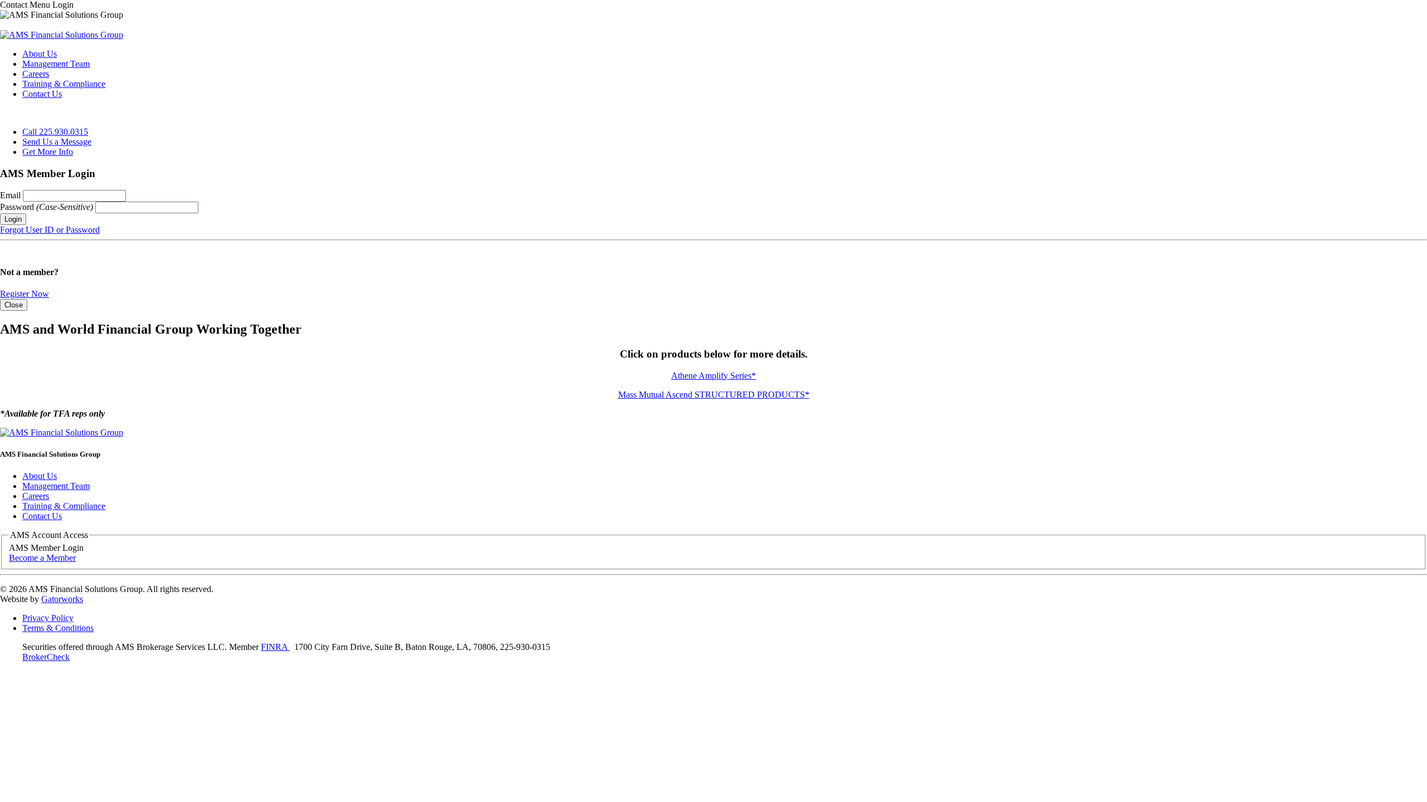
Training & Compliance (63, 84)
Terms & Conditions (58, 628)
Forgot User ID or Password (50, 229)
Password (46, 207)
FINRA (275, 647)
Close (13, 305)
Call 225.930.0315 (55, 131)
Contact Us (42, 94)
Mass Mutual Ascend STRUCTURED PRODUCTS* (713, 394)
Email (11, 195)
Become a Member (42, 558)
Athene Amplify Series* (713, 375)
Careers (35, 74)
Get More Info (47, 152)
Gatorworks (62, 599)
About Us (39, 53)
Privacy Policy (48, 618)
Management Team (56, 64)
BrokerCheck (46, 657)
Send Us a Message (56, 141)
